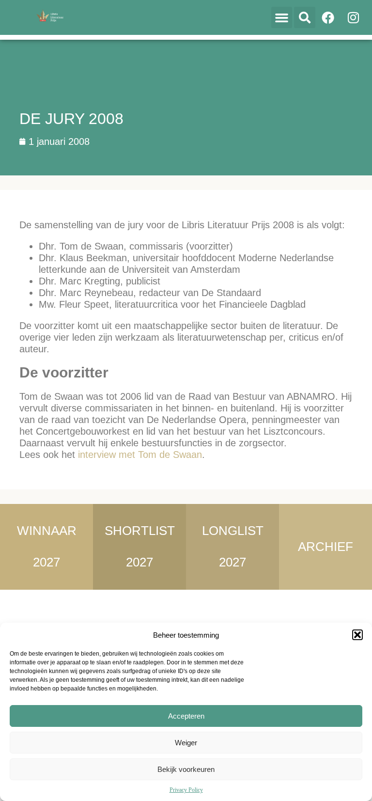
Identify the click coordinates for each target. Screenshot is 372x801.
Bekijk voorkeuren (186, 769)
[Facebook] (328, 17)
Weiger (186, 742)
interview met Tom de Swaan (140, 454)
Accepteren (186, 716)
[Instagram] (353, 17)
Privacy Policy (186, 789)
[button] (357, 635)
